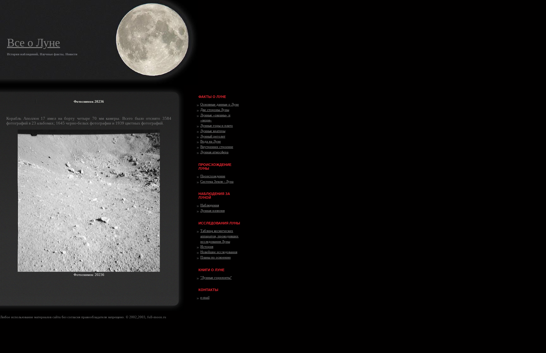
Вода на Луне (210, 141)
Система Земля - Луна (217, 181)
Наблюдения (209, 205)
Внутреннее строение (216, 147)
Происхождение (212, 176)
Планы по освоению (215, 257)
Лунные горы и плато (216, 125)
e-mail (204, 297)
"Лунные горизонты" (216, 277)
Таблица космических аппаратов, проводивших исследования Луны (219, 236)
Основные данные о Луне (219, 104)
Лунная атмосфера (214, 152)
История (206, 246)
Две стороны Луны (214, 110)
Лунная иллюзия (212, 210)
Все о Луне (33, 42)
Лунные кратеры (212, 131)
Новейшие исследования (218, 252)
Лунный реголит (212, 136)
